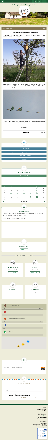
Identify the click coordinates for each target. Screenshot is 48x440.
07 (30, 190)
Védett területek (24, 148)
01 (36, 188)
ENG (45, 1)
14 (30, 192)
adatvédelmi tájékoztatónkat (28, 394)
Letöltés (24, 370)
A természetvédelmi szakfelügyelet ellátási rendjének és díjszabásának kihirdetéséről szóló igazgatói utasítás (23, 213)
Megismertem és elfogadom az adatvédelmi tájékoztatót (19, 395)
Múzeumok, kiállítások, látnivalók (14, 305)
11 (11, 192)
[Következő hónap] (44, 201)
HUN (43, 1)
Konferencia (25, 159)
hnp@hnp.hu (44, 415)
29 (36, 197)
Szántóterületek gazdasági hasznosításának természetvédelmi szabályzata (17, 216)
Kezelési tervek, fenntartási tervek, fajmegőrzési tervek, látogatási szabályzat (24, 152)
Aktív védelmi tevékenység (24, 155)
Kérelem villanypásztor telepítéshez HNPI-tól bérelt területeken (15, 215)
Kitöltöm (23, 249)
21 (30, 195)
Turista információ (12, 331)
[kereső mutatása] (39, 1)
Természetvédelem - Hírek (7, 28)
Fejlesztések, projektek (12, 325)
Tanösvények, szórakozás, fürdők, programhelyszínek (17, 318)
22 (36, 195)
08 (36, 190)
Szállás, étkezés (11, 311)
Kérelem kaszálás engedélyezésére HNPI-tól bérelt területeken (15, 218)
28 (30, 197)
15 (36, 192)
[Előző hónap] (3, 201)
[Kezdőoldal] (24, 11)
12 (17, 192)
